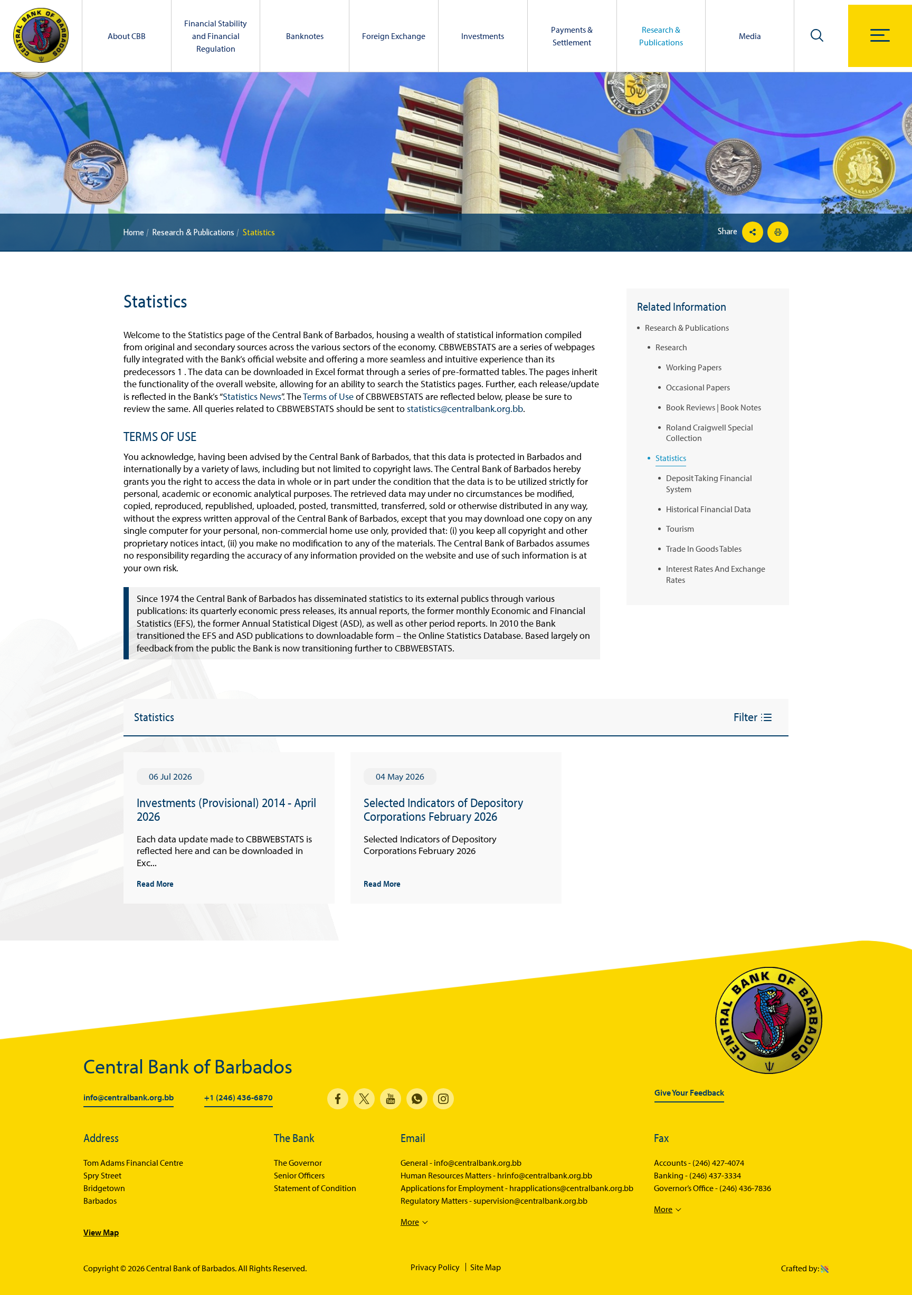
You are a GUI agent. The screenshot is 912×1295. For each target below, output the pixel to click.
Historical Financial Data (708, 509)
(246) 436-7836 (745, 1188)
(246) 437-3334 (715, 1175)
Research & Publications (661, 35)
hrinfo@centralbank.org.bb (544, 1175)
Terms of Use (328, 396)
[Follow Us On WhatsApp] (417, 1098)
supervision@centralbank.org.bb (530, 1200)
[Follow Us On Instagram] (443, 1098)
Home (134, 232)
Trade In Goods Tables (704, 548)
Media (750, 36)
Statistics (671, 458)
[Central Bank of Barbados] (41, 36)
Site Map (485, 1267)
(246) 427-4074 (718, 1162)
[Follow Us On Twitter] (364, 1098)
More (410, 1221)
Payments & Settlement (572, 35)
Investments (482, 36)
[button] (817, 35)
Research (671, 347)
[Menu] (880, 35)
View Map (101, 1232)
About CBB (127, 36)
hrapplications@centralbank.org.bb (571, 1188)
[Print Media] (776, 232)
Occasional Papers (698, 387)
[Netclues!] (825, 1268)
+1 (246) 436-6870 (238, 1097)
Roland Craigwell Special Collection (709, 433)
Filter (747, 716)
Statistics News (252, 396)
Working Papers (693, 367)
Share (728, 231)
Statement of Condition (315, 1188)
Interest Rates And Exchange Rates (715, 574)
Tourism (680, 528)
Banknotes (305, 36)
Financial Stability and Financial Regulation (215, 36)
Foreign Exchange (393, 36)
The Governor (298, 1162)
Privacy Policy (435, 1267)
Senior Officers (299, 1175)
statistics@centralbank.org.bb (465, 408)
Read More (155, 883)
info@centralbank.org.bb (128, 1097)
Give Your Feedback (689, 1093)
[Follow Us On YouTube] (390, 1098)
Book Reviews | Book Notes (713, 407)
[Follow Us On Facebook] (337, 1098)
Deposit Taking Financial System (709, 483)
